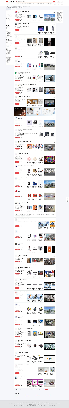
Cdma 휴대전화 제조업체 (60, 12)
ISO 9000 (8, 35)
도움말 (55, 4)
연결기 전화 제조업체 (42, 3)
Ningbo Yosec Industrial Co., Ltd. (22, 47)
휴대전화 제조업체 (59, 16)
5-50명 (8, 49)
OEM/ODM (8, 26)
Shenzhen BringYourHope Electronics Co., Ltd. (24, 267)
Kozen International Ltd (21, 243)
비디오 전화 (21, 214)
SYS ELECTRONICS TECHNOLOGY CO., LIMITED (25, 340)
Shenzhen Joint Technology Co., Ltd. (23, 177)
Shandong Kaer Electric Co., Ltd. (22, 117)
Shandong (8, 59)
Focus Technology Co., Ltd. (35, 404)
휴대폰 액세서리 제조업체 (60, 18)
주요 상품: (16, 15)
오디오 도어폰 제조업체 (60, 14)
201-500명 (8, 52)
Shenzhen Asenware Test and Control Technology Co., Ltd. (26, 190)
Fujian (7, 61)
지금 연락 (18, 19)
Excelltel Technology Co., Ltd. (22, 279)
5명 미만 (8, 51)
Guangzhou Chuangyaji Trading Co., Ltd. (24, 364)
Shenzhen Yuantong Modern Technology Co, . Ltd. (25, 328)
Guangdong (8, 57)
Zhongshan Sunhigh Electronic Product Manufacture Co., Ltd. (27, 84)
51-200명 (8, 50)
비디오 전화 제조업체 (26, 3)
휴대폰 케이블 (52, 214)
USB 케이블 (17, 214)
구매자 (50, 4)
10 (18, 389)
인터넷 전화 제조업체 (59, 13)
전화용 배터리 (26, 214)
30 (20, 389)
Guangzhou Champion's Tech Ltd (23, 291)
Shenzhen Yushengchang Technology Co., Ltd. (24, 141)
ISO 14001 (8, 33)
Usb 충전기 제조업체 (59, 17)
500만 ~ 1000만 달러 (9, 43)
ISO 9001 (8, 32)
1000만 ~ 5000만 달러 (9, 42)
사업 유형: (16, 14)
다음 (46, 389)
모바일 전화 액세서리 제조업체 (61, 15)
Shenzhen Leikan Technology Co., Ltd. (23, 23)
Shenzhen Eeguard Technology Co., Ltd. (24, 72)
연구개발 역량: (17, 16)
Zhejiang (8, 58)
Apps (58, 4)
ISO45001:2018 (9, 36)
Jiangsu (8, 60)
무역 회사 (8, 19)
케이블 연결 (42, 214)
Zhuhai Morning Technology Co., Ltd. (23, 11)
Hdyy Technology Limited (21, 35)
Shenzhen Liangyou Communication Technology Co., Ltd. (26, 316)
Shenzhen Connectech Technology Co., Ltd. (24, 60)
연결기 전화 (34, 214)
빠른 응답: (16, 78)
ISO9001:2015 (8, 34)
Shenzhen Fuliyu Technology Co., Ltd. (23, 218)
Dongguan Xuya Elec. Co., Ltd (22, 376)
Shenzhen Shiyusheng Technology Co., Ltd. (24, 96)
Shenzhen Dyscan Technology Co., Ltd (23, 352)
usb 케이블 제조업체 (21, 3)
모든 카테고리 (8, 4)
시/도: (16, 17)
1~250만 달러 (8, 45)
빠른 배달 (8, 28)
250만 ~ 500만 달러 (9, 44)
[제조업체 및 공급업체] (10, 1)
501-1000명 (8, 53)
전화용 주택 (38, 214)
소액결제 (8, 29)
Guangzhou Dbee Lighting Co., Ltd (23, 153)
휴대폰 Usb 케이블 (47, 3)
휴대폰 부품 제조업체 (59, 20)
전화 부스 (30, 214)
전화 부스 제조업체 (37, 3)
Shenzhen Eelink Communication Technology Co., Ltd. (26, 165)
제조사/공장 (8, 20)
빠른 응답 (8, 27)
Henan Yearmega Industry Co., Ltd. (23, 255)
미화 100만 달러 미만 (9, 40)
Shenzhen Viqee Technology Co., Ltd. (23, 202)
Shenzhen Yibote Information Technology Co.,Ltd (25, 129)
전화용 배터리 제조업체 (31, 3)
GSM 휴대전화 (47, 214)
